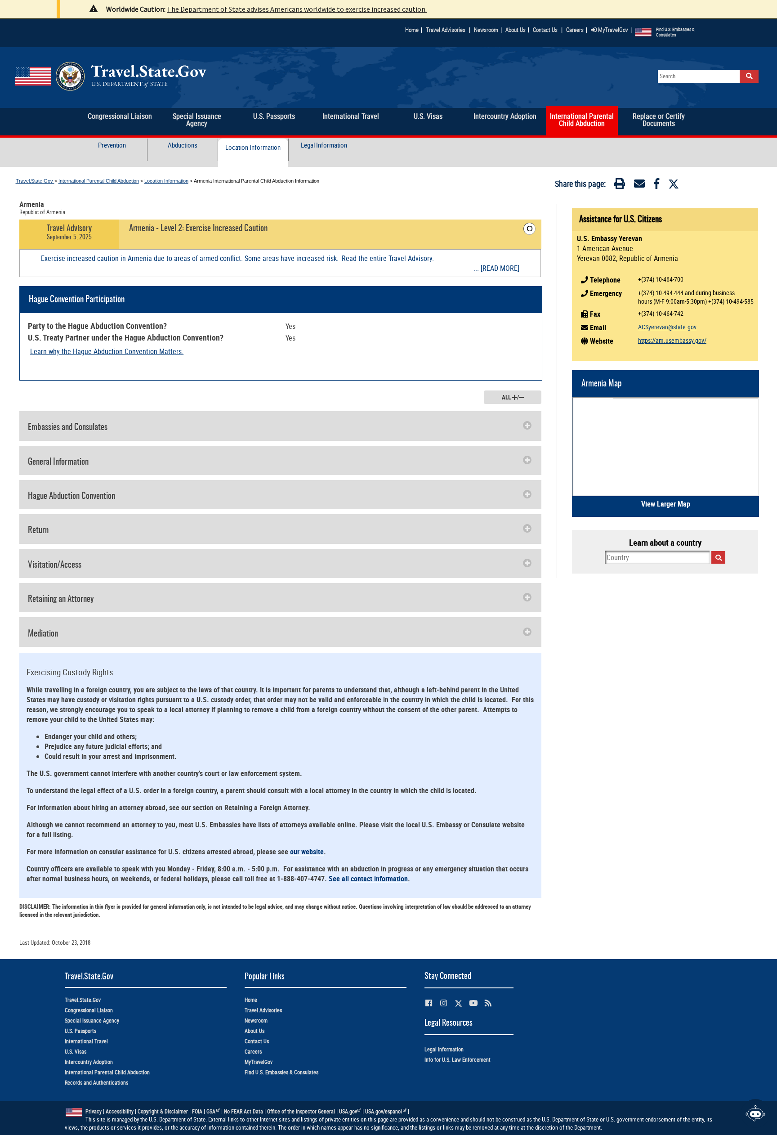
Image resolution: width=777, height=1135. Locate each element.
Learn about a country (665, 542)
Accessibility (120, 1111)
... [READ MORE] (496, 268)
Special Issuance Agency (92, 1020)
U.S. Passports (80, 1030)
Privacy (93, 1111)
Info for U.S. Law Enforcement (457, 1059)
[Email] (639, 185)
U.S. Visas (75, 1051)
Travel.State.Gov (35, 181)
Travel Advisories (445, 30)
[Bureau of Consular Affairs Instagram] (443, 1003)
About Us (517, 30)
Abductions (182, 145)
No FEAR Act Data (243, 1111)
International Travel (86, 1041)
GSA (210, 1111)
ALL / (510, 397)
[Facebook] (656, 185)
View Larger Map (665, 504)
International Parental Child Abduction (98, 181)
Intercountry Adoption (89, 1062)
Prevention (112, 145)
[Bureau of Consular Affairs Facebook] (428, 1003)
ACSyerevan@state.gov (667, 327)
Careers (575, 30)
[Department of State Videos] (473, 1003)
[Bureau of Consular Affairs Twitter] (458, 1003)
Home (412, 30)
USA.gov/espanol (383, 1111)
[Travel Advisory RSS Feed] (488, 1003)
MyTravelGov (612, 30)
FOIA (197, 1111)
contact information (379, 879)
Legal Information (324, 145)
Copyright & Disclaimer (163, 1111)
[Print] (619, 185)
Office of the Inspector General (301, 1111)
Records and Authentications (96, 1082)
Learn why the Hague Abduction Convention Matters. (106, 351)
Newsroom (486, 30)
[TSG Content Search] (749, 76)
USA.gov (348, 1111)
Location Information (253, 147)
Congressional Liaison (89, 1010)
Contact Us (546, 30)
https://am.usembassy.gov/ (672, 340)
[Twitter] (673, 184)
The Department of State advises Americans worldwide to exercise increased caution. (297, 8)
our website (307, 852)
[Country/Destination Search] (718, 557)
